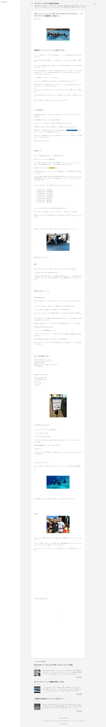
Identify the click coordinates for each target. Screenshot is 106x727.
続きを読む (79, 677)
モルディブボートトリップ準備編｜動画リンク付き (49, 682)
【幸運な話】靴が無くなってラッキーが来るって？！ (49, 698)
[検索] (94, 4)
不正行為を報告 (63, 723)
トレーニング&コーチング (41, 598)
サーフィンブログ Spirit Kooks (47, 3)
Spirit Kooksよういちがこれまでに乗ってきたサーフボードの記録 (53, 665)
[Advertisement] (90, 32)
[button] (81, 14)
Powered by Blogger (63, 718)
